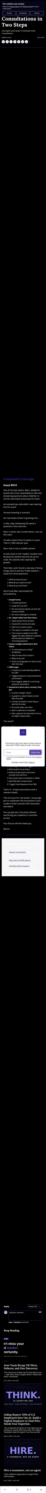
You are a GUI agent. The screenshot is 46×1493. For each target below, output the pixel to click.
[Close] (43, 728)
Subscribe (35, 752)
